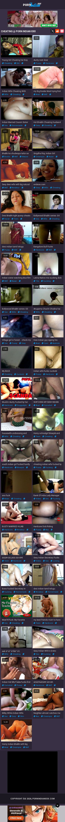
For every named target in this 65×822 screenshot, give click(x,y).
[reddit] (57, 31)
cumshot (48, 405)
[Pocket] (62, 31)
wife (6, 94)
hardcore (49, 63)
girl (18, 63)
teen (15, 219)
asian (51, 157)
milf (45, 94)
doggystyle (21, 405)
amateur (16, 188)
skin (22, 716)
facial (7, 219)
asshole (56, 343)
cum (46, 343)
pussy (38, 63)
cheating (8, 63)
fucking (49, 467)
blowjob (20, 467)
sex (6, 125)
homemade (39, 97)
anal (37, 94)
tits (37, 281)
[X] (53, 31)
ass (47, 530)
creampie (39, 157)
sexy (37, 125)
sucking (47, 281)
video (38, 499)
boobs (7, 157)
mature (25, 157)
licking (55, 561)
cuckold (20, 374)
